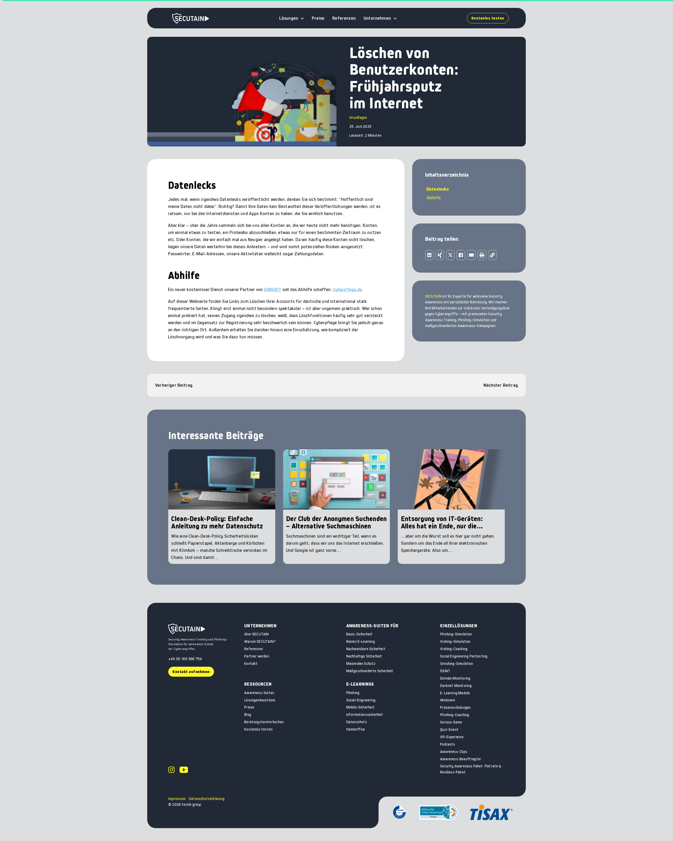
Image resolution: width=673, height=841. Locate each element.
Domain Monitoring (455, 678)
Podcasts (447, 744)
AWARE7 (272, 289)
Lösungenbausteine (259, 700)
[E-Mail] (471, 255)
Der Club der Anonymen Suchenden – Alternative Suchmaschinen (336, 522)
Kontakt (251, 663)
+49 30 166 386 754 (185, 658)
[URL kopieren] (492, 255)
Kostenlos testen (487, 18)
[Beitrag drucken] (482, 255)
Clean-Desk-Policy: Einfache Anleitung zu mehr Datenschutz (217, 522)
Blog (247, 714)
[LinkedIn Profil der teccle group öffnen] (171, 770)
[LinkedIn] (429, 255)
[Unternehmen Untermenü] (395, 18)
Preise (318, 18)
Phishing (352, 692)
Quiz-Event (449, 729)
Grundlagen (358, 117)
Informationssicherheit (364, 714)
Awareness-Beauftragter (460, 759)
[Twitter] (450, 255)
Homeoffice (355, 729)
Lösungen (288, 18)
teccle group (191, 804)
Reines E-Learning (360, 641)
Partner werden (256, 656)
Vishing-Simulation (455, 641)
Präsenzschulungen (455, 707)
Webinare (447, 700)
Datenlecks (437, 189)
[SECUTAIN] (190, 18)
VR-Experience (451, 737)
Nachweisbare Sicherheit (365, 648)
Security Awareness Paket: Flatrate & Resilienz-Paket (470, 769)
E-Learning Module (455, 693)
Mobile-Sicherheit (360, 707)
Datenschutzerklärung (207, 798)
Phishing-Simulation (456, 634)
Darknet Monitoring (456, 685)
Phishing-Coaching (454, 714)
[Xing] (440, 255)
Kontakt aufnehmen (191, 671)
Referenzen (344, 18)
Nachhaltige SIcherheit (364, 656)
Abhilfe (433, 198)
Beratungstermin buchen (264, 722)
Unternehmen (377, 18)
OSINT (445, 671)
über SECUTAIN (256, 634)
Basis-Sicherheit (359, 634)
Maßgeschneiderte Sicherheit (370, 671)
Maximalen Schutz (361, 663)
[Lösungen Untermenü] (302, 18)
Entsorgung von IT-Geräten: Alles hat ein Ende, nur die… (442, 522)
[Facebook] (461, 255)
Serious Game (451, 722)
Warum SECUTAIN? (260, 641)
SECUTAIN (433, 296)
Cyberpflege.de (347, 289)
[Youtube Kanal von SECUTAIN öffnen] (184, 770)
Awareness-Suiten (259, 692)
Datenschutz (356, 722)
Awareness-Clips (453, 751)
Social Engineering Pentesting (463, 656)
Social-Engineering (360, 700)
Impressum (177, 798)
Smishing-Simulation (456, 663)
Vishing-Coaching (453, 648)
